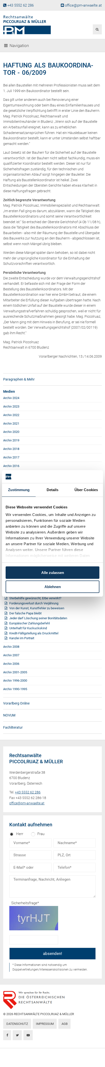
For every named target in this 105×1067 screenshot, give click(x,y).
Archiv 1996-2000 (15, 680)
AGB (65, 1024)
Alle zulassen (52, 573)
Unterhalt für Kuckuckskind (28, 628)
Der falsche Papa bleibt (25, 613)
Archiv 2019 (11, 440)
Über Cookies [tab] (86, 490)
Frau (40, 834)
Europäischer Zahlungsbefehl (29, 623)
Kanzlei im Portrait (21, 638)
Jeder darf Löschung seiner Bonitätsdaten (38, 618)
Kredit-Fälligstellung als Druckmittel (33, 633)
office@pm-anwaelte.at (83, 5)
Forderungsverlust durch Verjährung (33, 603)
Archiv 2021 (11, 423)
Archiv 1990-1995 (15, 689)
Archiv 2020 (11, 432)
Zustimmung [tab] (19, 490)
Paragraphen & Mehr (19, 379)
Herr (19, 834)
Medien (9, 391)
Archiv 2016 (11, 466)
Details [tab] (53, 490)
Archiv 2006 (11, 664)
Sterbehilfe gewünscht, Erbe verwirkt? (35, 598)
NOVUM (9, 715)
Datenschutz (17, 1024)
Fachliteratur (13, 727)
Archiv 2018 (11, 449)
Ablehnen (52, 587)
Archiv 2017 (11, 457)
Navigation (19, 45)
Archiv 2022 (11, 415)
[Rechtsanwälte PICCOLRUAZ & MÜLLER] (35, 24)
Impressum (45, 1024)
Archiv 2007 (11, 655)
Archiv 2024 (11, 398)
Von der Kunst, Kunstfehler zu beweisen (36, 608)
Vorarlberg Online (16, 703)
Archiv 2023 (11, 406)
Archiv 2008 (11, 646)
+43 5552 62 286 (20, 5)
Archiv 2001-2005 (15, 672)
